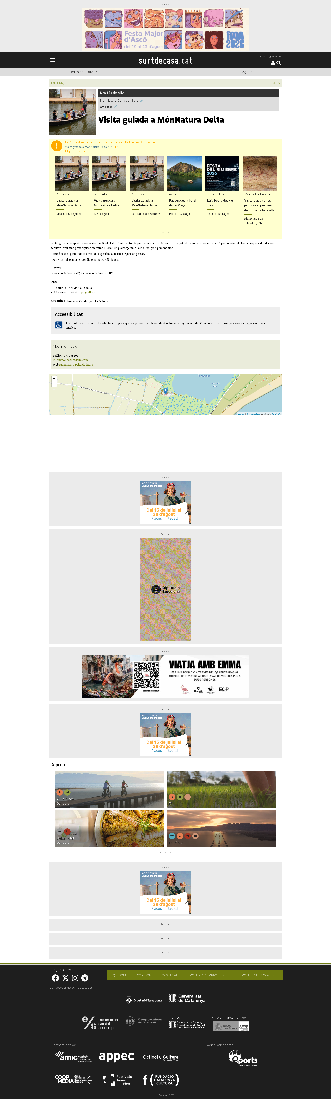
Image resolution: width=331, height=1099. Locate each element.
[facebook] (55, 979)
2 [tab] (168, 232)
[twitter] (65, 979)
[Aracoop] (100, 1024)
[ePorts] (243, 1058)
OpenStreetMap (253, 413)
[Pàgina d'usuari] (273, 64)
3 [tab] (170, 852)
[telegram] (84, 979)
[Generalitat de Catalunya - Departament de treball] (187, 1028)
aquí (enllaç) (87, 292)
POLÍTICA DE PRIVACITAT (207, 975)
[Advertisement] (165, 442)
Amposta (106, 107)
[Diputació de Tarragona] (144, 1001)
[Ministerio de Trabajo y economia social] (231, 1028)
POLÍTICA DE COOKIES (258, 975)
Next (274, 195)
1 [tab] (163, 232)
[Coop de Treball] (144, 1024)
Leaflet (241, 413)
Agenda (248, 72)
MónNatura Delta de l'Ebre (119, 100)
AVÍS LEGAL (170, 975)
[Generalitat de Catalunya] (187, 1001)
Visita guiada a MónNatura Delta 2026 (89, 147)
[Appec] (117, 1058)
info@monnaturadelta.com (70, 360)
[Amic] (74, 1058)
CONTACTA (144, 975)
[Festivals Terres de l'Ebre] (117, 1081)
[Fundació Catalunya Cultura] (161, 1081)
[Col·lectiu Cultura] (161, 1058)
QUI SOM (119, 975)
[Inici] (165, 60)
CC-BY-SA (275, 413)
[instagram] (75, 979)
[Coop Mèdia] (74, 1081)
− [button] (54, 384)
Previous (57, 195)
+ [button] (54, 378)
